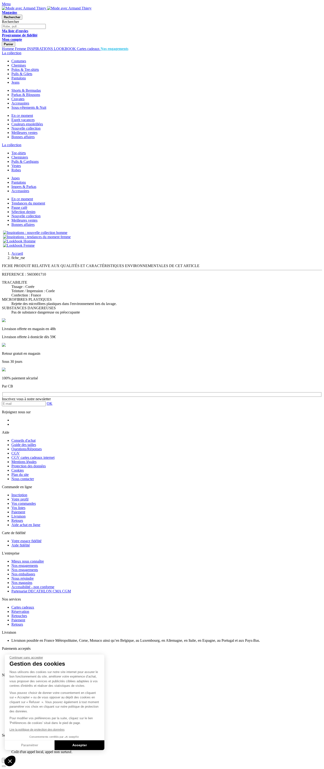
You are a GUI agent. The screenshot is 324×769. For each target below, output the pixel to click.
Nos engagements (24, 566)
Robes (16, 170)
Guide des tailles (23, 445)
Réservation (20, 612)
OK (49, 403)
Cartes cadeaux (22, 607)
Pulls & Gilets (21, 74)
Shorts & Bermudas (26, 90)
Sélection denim (23, 212)
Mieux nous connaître (27, 561)
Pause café (19, 207)
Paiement (18, 512)
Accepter (79, 745)
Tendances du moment (28, 203)
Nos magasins (21, 583)
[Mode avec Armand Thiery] (24, 8)
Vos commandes (23, 503)
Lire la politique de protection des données (37, 729)
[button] (10, 761)
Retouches (19, 616)
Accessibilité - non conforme (32, 587)
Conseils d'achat (23, 440)
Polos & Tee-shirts (25, 70)
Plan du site (20, 475)
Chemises (18, 65)
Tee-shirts (18, 153)
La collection (11, 53)
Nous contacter (22, 479)
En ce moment (22, 116)
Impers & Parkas (23, 187)
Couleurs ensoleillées (27, 124)
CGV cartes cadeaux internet (33, 457)
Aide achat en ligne (25, 525)
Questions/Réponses (26, 449)
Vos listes (18, 508)
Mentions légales (24, 462)
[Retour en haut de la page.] (4, 766)
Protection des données (28, 466)
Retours (17, 521)
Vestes (16, 166)
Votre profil (19, 499)
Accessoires (20, 103)
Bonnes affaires (23, 137)
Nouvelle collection (26, 128)
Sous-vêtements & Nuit (28, 107)
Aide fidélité (20, 545)
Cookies (17, 470)
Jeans (15, 82)
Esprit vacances (23, 120)
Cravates (17, 99)
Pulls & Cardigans (25, 161)
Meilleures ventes (24, 133)
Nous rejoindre (22, 578)
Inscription (19, 495)
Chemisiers (19, 157)
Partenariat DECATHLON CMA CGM (41, 591)
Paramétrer (29, 745)
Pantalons (18, 78)
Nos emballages (23, 574)
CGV (15, 453)
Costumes (18, 61)
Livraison (18, 516)
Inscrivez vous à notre (26, 399)
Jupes (15, 178)
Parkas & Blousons (25, 95)
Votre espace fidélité (26, 541)
